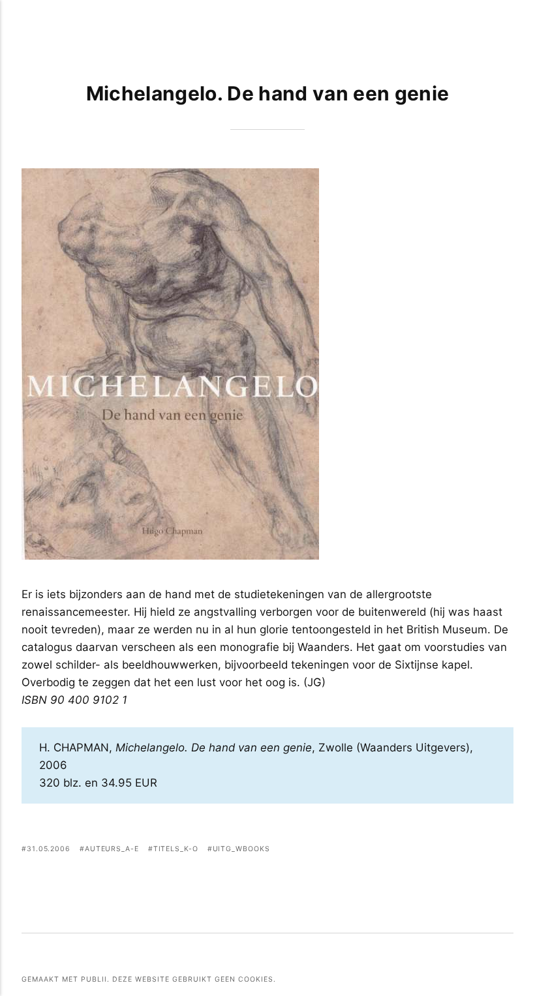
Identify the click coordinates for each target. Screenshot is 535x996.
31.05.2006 (48, 849)
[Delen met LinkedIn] (490, 850)
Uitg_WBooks (241, 849)
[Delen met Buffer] (505, 850)
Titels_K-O (175, 849)
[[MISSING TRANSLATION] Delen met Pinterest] (473, 850)
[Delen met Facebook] (441, 850)
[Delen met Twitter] (457, 850)
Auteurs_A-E (112, 849)
